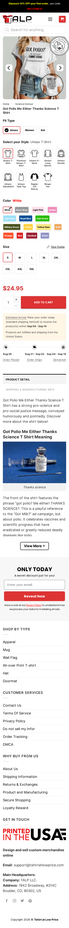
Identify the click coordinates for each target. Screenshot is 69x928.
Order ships (34, 359)
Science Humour (24, 104)
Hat (6, 673)
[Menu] (50, 19)
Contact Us (12, 705)
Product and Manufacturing (25, 792)
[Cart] (62, 19)
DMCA (8, 744)
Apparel (9, 642)
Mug (6, 650)
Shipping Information (20, 777)
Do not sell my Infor (19, 729)
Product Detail (18, 379)
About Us (10, 769)
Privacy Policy (34, 605)
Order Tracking (15, 737)
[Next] (60, 68)
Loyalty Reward (15, 808)
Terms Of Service (17, 713)
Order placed (11, 359)
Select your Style (16, 142)
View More (33, 546)
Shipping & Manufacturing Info (30, 389)
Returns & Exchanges (20, 784)
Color (7, 201)
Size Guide (58, 247)
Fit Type (9, 121)
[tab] (34, 379)
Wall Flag (10, 658)
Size (34, 247)
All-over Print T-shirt (19, 665)
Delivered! (59, 359)
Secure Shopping (16, 800)
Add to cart (43, 302)
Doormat (10, 681)
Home (6, 104)
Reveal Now (34, 596)
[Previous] (9, 68)
